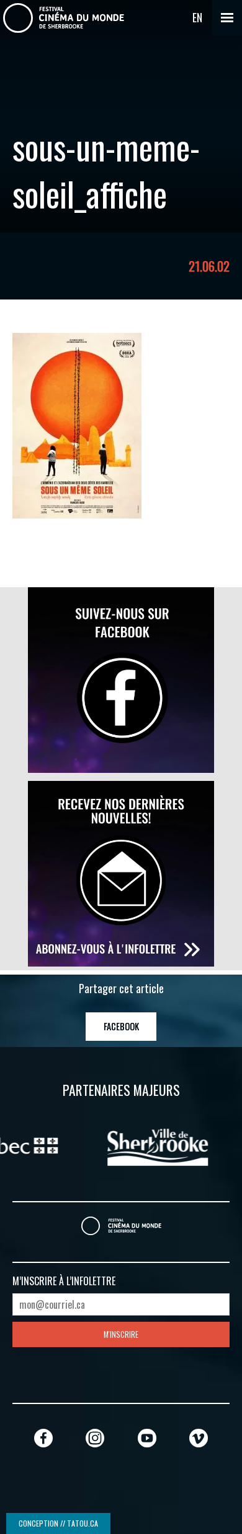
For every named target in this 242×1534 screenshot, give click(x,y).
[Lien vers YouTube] (147, 1438)
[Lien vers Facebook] (43, 1438)
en (197, 17)
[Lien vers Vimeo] (198, 1438)
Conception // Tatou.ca (58, 1523)
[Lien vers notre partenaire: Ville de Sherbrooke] (123, 1145)
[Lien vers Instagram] (95, 1438)
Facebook (121, 1026)
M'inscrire (121, 1334)
